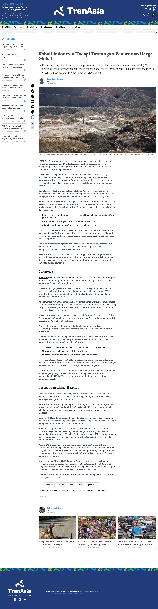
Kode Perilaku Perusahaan (72, 591)
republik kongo (92, 485)
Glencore (43, 496)
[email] (32, 106)
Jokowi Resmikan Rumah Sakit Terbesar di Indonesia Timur (70, 225)
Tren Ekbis (6, 27)
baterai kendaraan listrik (48, 491)
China (75, 167)
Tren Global (60, 27)
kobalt (79, 201)
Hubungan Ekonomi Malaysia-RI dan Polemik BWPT (12, 118)
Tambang (60, 485)
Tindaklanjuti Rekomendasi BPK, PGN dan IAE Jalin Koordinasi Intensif (75, 347)
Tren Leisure (32, 27)
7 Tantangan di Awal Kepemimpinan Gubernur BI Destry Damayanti (13, 57)
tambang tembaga (68, 491)
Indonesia (43, 278)
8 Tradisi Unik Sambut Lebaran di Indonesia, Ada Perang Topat (95, 543)
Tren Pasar (18, 27)
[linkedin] (32, 112)
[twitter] (32, 91)
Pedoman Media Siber (90, 591)
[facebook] (32, 86)
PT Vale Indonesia (86, 491)
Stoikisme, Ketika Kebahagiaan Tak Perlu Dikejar (65, 351)
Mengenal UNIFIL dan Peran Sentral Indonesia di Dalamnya (57, 543)
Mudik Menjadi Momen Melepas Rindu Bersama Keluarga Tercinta (135, 543)
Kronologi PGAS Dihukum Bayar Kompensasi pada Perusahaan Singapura (12, 46)
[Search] (149, 14)
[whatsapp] (32, 96)
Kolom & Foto (74, 27)
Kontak (59, 591)
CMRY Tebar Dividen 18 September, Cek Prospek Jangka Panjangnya (12, 138)
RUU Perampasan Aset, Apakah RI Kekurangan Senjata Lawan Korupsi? (12, 128)
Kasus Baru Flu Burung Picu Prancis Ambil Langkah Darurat (70, 221)
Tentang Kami (51, 591)
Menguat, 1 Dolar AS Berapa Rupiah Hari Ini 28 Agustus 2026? (13, 77)
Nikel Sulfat (102, 491)
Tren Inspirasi (46, 27)
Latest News (8, 38)
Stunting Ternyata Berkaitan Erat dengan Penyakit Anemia (69, 355)
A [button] (32, 123)
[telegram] (32, 101)
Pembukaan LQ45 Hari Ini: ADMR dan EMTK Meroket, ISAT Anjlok (13, 87)
